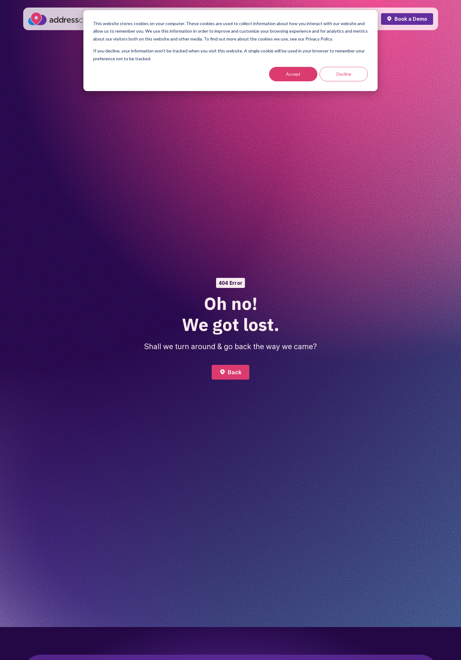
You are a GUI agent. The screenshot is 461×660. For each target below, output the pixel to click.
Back (234, 372)
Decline (343, 74)
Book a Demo (411, 19)
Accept (293, 74)
